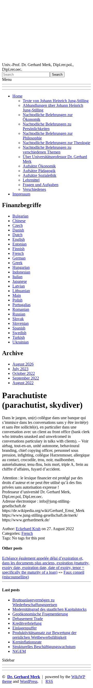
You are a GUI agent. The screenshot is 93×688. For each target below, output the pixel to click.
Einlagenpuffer (24, 628)
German (19, 258)
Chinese (19, 221)
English (18, 239)
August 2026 (23, 364)
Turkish (18, 337)
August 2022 (23, 383)
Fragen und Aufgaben (40, 184)
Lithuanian (21, 291)
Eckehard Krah (28, 528)
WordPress (28, 681)
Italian (17, 277)
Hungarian (21, 267)
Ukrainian (20, 342)
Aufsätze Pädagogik (39, 171)
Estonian (19, 244)
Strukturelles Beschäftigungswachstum (43, 646)
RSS (49, 681)
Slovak (18, 319)
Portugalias (21, 305)
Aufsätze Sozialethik (39, 175)
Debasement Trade (27, 618)
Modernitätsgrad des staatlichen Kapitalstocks (49, 609)
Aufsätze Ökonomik (39, 166)
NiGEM (19, 651)
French (18, 253)
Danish (18, 230)
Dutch (17, 235)
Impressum (21, 194)
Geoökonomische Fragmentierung (40, 614)
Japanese (19, 281)
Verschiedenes (34, 189)
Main (16, 295)
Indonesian (21, 272)
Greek (17, 263)
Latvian (18, 286)
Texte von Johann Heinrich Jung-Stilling (56, 101)
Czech (17, 225)
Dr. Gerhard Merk (23, 677)
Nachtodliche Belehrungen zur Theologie (56, 143)
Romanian (20, 309)
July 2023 (20, 369)
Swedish (19, 333)
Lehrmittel (31, 180)
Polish (17, 300)
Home (17, 96)
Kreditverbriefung (27, 623)
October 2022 (23, 373)
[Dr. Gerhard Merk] (46, 60)
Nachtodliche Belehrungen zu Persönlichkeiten (47, 126)
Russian (18, 314)
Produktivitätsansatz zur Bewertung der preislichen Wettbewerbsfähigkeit (44, 635)
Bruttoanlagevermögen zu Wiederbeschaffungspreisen (34, 602)
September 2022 (25, 378)
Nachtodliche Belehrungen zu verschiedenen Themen (47, 149)
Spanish (18, 328)
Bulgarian (20, 216)
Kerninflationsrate (27, 642)
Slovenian (20, 323)
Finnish (18, 249)
